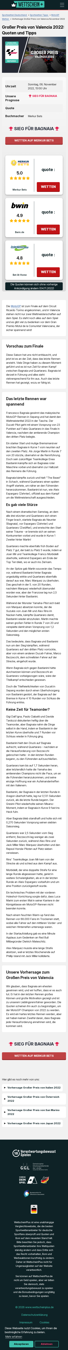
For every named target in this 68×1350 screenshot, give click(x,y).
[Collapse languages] (34, 1206)
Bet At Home (20, 274)
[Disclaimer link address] (34, 1169)
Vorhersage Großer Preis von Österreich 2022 (33, 1098)
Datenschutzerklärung (34, 1314)
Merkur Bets (20, 189)
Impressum (25, 1322)
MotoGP (16, 306)
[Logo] (28, 5)
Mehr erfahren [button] (13, 1336)
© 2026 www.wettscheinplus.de (34, 1307)
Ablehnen (46, 1344)
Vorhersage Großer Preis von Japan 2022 (34, 1123)
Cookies (44, 1322)
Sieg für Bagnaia (44, 96)
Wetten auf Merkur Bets (34, 140)
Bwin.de (19, 232)
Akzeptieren (21, 1344)
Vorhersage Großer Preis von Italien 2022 (34, 1087)
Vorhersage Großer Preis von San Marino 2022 (33, 1112)
